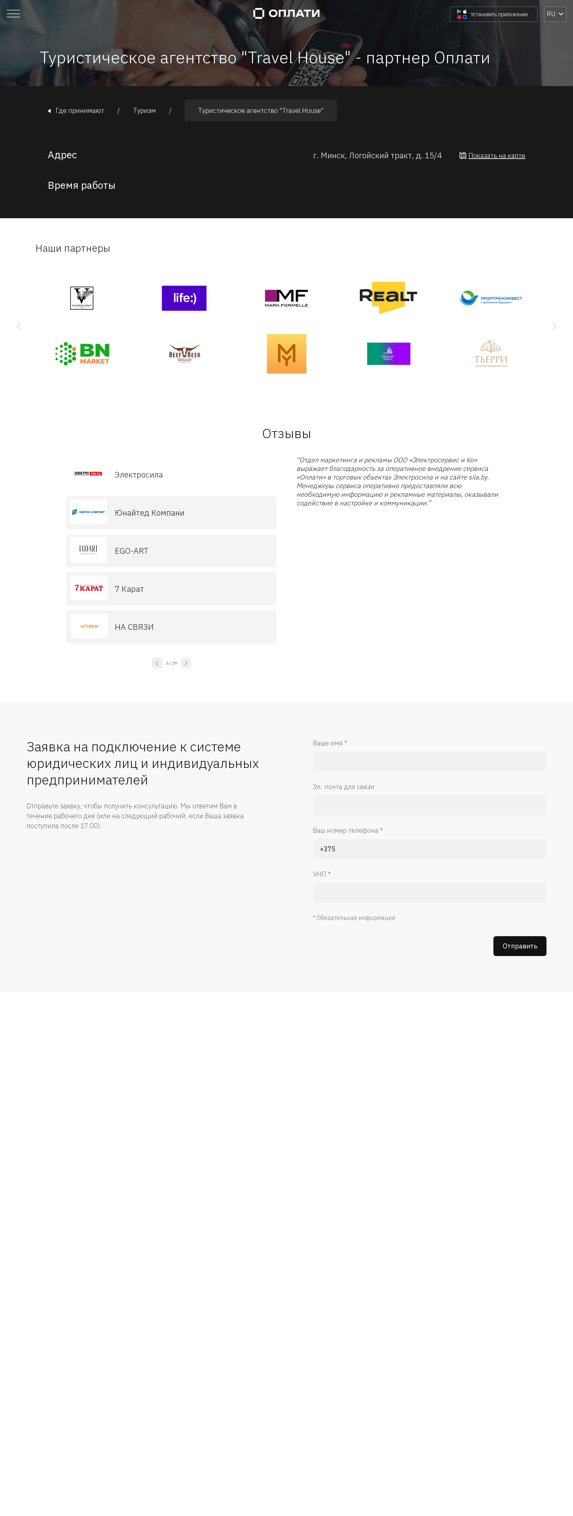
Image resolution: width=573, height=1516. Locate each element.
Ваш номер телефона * (348, 830)
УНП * (322, 874)
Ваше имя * (330, 742)
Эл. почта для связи (343, 786)
